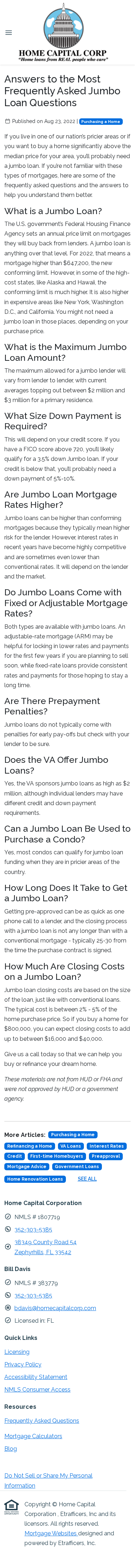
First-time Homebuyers (56, 1156)
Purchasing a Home (100, 121)
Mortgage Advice (26, 1166)
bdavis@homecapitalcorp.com (55, 1308)
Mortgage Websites (51, 1533)
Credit (14, 1156)
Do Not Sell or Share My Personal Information (48, 1480)
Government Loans (77, 1166)
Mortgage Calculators (33, 1436)
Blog (10, 1448)
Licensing (17, 1351)
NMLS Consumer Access (37, 1389)
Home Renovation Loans (35, 1179)
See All (87, 1179)
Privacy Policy (22, 1364)
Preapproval (106, 1156)
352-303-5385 (33, 1229)
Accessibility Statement (35, 1377)
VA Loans (70, 1146)
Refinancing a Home (29, 1146)
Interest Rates (107, 1146)
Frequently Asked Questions (41, 1420)
